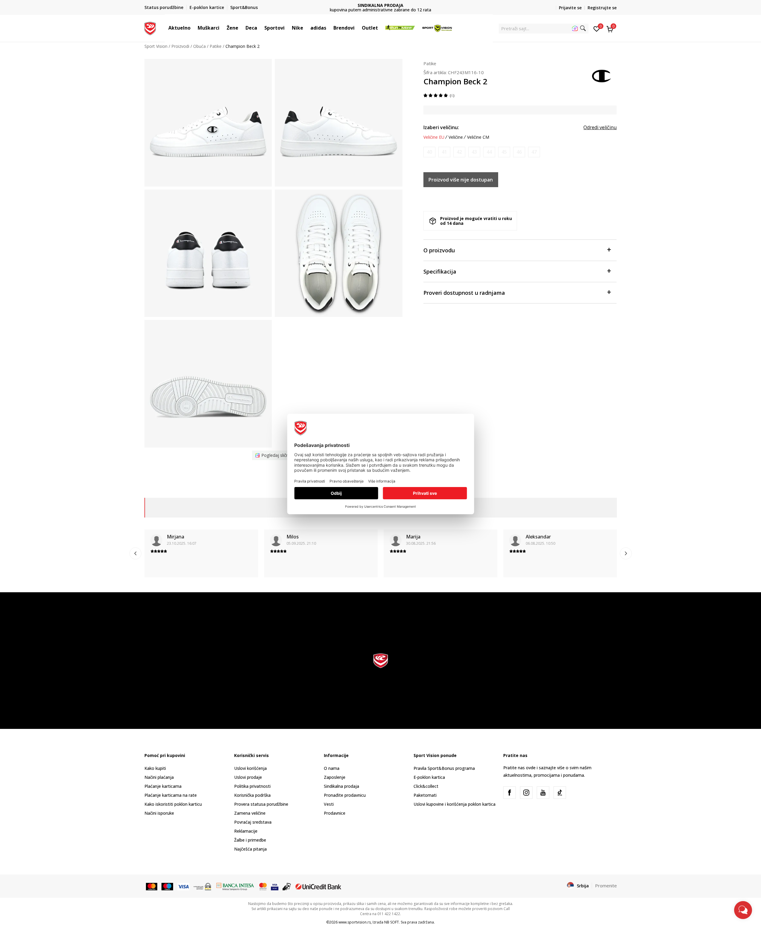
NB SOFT (391, 922)
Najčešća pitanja (250, 849)
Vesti (329, 804)
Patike (216, 46)
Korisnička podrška (252, 795)
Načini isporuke (159, 813)
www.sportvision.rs (354, 922)
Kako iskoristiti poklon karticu (173, 804)
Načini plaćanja (159, 777)
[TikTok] (560, 793)
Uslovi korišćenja (250, 768)
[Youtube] (543, 793)
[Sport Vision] (150, 28)
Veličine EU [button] (433, 137)
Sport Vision (155, 46)
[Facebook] (510, 793)
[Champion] (602, 75)
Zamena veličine (250, 813)
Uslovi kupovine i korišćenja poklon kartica (454, 804)
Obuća (199, 46)
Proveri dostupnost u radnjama (464, 292)
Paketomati (425, 795)
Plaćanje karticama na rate (170, 795)
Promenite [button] (606, 886)
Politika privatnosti (252, 786)
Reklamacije (245, 831)
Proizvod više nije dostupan (460, 179)
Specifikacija (439, 271)
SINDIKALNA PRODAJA (380, 5)
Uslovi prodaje (248, 777)
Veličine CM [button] (478, 137)
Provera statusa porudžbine (261, 804)
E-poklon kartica (429, 777)
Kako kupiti (155, 768)
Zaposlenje (334, 777)
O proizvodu (439, 250)
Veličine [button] (456, 137)
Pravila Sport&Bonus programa (444, 768)
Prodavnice (334, 813)
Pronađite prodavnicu (345, 795)
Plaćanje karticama (163, 786)
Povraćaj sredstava (253, 822)
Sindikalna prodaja (341, 786)
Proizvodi (180, 46)
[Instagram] (526, 793)
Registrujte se (602, 7)
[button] (193, 28)
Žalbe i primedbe (250, 840)
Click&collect (426, 786)
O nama (331, 768)
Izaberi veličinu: (441, 127)
